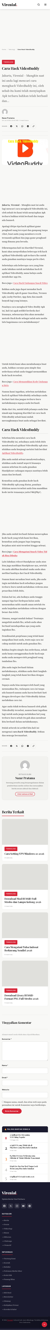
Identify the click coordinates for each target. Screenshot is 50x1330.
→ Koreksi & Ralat (9, 1309)
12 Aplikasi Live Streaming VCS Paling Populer (20, 1136)
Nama (5, 1065)
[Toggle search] (38, 4)
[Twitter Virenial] (10, 1206)
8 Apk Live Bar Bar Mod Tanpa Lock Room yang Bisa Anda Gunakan (24, 1167)
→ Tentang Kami (9, 1258)
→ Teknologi (7, 1228)
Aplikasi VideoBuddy (12, 453)
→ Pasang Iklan (8, 1279)
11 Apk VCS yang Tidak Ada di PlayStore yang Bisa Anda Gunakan (23, 1146)
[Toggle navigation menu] (45, 4)
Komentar (7, 1039)
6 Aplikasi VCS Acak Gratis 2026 (22, 1177)
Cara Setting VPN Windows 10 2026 (24, 853)
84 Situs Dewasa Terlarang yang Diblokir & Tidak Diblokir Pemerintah (25, 1157)
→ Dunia (5, 1224)
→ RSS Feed (6, 1293)
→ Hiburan (6, 1237)
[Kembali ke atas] (44, 1324)
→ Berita (5, 1220)
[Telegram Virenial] (29, 1206)
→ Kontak (6, 1263)
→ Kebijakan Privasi (10, 1305)
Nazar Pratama (25, 778)
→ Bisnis (5, 1233)
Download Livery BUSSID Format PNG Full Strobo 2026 (21, 997)
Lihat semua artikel (25, 794)
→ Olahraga (7, 1241)
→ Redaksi (6, 1267)
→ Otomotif (6, 1245)
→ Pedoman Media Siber (12, 1271)
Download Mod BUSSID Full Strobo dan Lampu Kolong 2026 (22, 900)
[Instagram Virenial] (17, 1206)
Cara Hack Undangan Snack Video (30, 283)
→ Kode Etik (7, 1275)
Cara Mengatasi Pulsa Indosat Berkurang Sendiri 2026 (21, 948)
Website (5, 1090)
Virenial (10, 1320)
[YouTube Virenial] (23, 1206)
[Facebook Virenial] (4, 1206)
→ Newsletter (7, 1297)
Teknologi (8, 62)
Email (5, 1077)
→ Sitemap (6, 1301)
